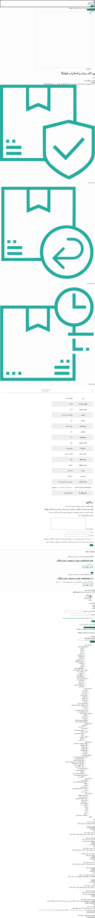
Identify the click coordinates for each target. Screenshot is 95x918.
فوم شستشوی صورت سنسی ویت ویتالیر (75, 560)
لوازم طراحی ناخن (82, 678)
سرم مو (85, 718)
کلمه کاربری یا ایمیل (88, 611)
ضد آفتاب (85, 696)
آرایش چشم (84, 731)
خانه (94, 8)
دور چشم (85, 693)
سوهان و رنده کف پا (82, 815)
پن (86, 8)
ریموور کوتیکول (79, 661)
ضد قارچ (81, 663)
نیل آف (85, 813)
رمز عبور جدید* (90, 910)
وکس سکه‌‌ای (84, 745)
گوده (86, 810)
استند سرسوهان (83, 795)
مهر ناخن (81, 686)
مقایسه (93, 82)
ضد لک (86, 701)
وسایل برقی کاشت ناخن (80, 670)
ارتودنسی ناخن (83, 796)
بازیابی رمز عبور (90, 855)
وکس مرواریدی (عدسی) (80, 743)
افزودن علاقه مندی (89, 80)
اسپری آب (85, 691)
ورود (93, 621)
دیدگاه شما (89, 529)
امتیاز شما (90, 515)
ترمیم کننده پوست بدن (81, 710)
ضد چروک (85, 700)
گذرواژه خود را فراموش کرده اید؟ (72, 618)
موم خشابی (84, 746)
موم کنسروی (84, 750)
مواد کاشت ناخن (83, 646)
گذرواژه (92, 614)
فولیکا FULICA (48, 84)
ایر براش (81, 673)
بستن (93, 604)
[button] (87, 565)
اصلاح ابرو (85, 780)
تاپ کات (81, 658)
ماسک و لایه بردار (82, 703)
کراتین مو (81, 726)
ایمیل (91, 535)
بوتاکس (85, 715)
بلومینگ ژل (80, 680)
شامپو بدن (81, 776)
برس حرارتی (84, 786)
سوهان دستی (84, 803)
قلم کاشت (81, 656)
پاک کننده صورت (83, 768)
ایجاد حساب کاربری (89, 627)
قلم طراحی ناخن (79, 685)
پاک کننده (64, 84)
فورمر (86, 806)
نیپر (87, 811)
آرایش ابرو (85, 728)
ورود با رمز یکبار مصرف (88, 853)
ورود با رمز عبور (90, 837)
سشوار (85, 783)
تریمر (86, 790)
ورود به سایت (90, 827)
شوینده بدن (90, 8)
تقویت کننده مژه (79, 733)
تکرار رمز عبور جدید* (62, 910)
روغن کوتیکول (80, 660)
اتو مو (86, 785)
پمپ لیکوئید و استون (81, 798)
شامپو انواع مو (79, 758)
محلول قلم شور (79, 668)
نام (91, 532)
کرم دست (85, 706)
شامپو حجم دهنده (78, 760)
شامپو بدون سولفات (78, 763)
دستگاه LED (80, 676)
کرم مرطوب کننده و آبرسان (79, 705)
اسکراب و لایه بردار (75, 84)
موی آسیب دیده (79, 765)
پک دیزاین (81, 681)
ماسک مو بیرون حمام (81, 720)
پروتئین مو (85, 716)
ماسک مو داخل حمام (82, 721)
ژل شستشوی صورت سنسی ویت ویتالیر (75, 578)
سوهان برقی (80, 671)
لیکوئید (82, 666)
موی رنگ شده (80, 766)
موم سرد (85, 753)
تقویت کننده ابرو (79, 730)
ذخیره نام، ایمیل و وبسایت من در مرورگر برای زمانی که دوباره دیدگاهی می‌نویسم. (67, 539)
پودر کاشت (80, 655)
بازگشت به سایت (89, 902)
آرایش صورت (84, 736)
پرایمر (82, 651)
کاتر (86, 808)
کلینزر (82, 665)
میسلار (82, 771)
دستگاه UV (80, 675)
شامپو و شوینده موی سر (80, 756)
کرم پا (86, 708)
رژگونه (82, 738)
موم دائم (85, 751)
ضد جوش (85, 698)
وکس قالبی (84, 748)
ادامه (93, 843)
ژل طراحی (81, 683)
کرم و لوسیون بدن (82, 711)
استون (82, 650)
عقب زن (85, 805)
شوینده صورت (79, 770)
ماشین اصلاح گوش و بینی (80, 781)
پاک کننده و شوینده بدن (81, 775)
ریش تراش (84, 791)
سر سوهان (84, 801)
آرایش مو (85, 725)
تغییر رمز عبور (90, 912)
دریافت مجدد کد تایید (89, 841)
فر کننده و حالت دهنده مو (80, 788)
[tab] (45, 389)
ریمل (82, 735)
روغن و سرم (84, 695)
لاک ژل (82, 648)
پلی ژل (82, 653)
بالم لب (85, 690)
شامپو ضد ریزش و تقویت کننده (75, 761)
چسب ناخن (84, 800)
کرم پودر (81, 740)
